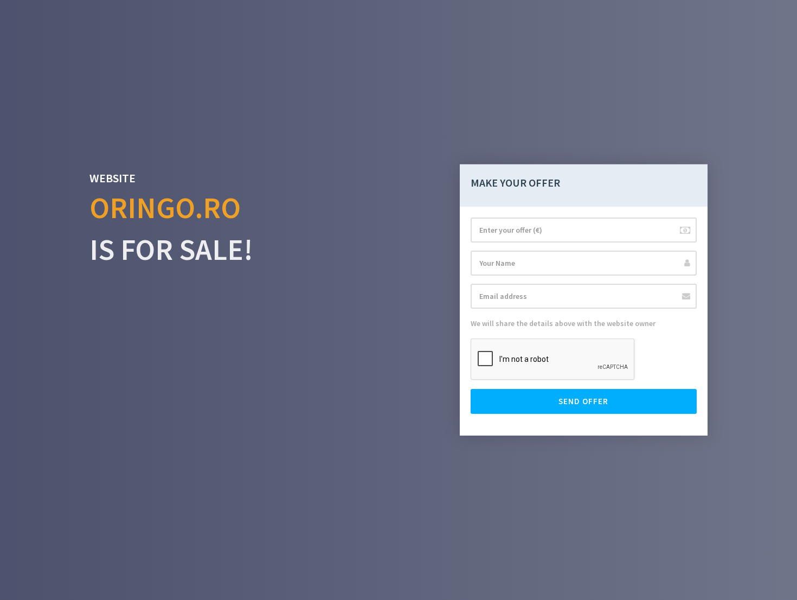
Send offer (583, 401)
